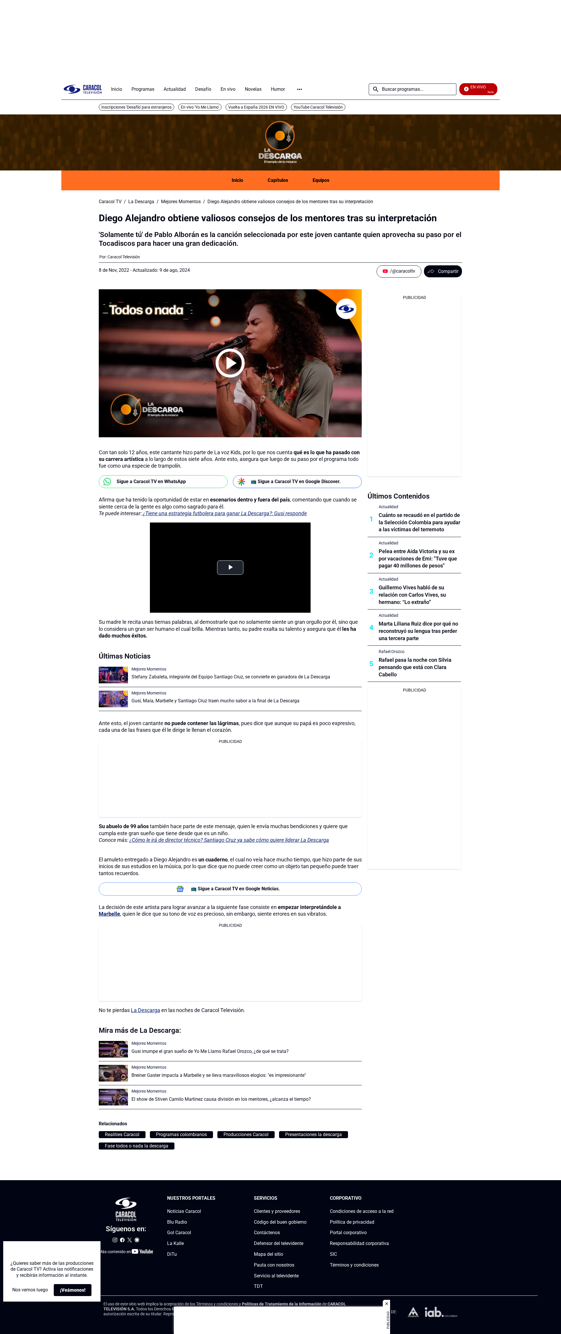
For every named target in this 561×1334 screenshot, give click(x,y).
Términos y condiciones (354, 1265)
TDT (258, 1286)
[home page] (83, 89)
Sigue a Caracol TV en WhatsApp (151, 481)
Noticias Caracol (184, 1211)
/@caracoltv (402, 271)
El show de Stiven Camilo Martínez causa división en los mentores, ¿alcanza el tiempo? (221, 1099)
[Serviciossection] (305, 1198)
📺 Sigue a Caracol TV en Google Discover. (296, 481)
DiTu (172, 1254)
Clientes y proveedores (277, 1211)
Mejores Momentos (181, 201)
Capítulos (278, 180)
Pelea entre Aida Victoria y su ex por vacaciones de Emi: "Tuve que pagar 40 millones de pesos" (418, 558)
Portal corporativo (348, 1233)
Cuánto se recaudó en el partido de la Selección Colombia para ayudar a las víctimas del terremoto (419, 522)
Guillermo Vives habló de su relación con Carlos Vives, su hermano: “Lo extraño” (412, 594)
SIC (333, 1254)
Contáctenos (267, 1233)
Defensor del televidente (278, 1243)
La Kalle (175, 1243)
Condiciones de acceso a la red (362, 1211)
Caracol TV (110, 201)
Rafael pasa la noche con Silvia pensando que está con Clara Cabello (415, 667)
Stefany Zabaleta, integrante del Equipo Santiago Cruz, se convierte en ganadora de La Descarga (230, 677)
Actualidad (388, 506)
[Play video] (230, 363)
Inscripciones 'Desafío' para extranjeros (136, 107)
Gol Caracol (179, 1233)
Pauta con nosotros (274, 1265)
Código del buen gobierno (280, 1222)
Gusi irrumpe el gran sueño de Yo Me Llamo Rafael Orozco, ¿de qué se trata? (210, 1051)
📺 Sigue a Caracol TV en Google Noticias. (235, 888)
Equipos (321, 180)
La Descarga (141, 201)
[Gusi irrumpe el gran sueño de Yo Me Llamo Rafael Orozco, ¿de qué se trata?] (113, 1049)
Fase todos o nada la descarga (136, 1146)
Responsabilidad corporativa (359, 1243)
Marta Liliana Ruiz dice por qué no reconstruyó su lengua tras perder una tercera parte (418, 631)
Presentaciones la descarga (313, 1134)
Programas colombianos (181, 1134)
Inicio (237, 180)
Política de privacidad (352, 1222)
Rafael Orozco (391, 651)
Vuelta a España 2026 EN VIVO (256, 107)
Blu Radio (177, 1222)
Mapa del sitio (268, 1254)
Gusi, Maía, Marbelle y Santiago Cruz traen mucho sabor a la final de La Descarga (215, 700)
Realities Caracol (122, 1134)
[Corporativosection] (392, 1198)
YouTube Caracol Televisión (318, 107)
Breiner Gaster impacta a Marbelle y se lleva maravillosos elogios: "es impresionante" (218, 1075)
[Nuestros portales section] (217, 1198)
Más (299, 89)
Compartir (448, 271)
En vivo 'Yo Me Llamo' (200, 107)
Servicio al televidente (276, 1276)
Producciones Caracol (246, 1134)
